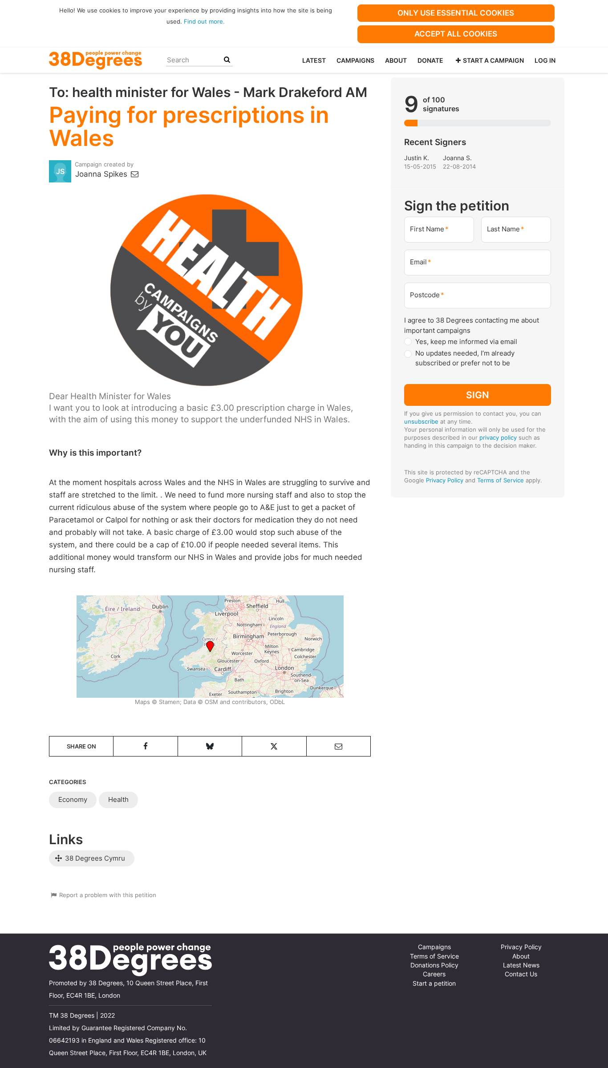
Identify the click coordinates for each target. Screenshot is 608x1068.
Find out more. (204, 21)
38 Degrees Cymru (94, 858)
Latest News (521, 965)
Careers (434, 974)
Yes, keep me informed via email (466, 341)
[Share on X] (274, 746)
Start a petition (434, 983)
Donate (430, 60)
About (396, 60)
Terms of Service (500, 480)
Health (118, 799)
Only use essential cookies (455, 12)
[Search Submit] (227, 60)
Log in (545, 60)
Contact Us (521, 974)
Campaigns (355, 60)
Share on (81, 746)
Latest (314, 60)
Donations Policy (434, 965)
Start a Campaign (493, 60)
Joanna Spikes (102, 174)
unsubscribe (421, 421)
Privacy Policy (444, 480)
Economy (72, 799)
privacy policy (498, 437)
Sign (477, 394)
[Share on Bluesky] (210, 746)
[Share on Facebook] (145, 746)
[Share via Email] (338, 746)
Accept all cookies (455, 33)
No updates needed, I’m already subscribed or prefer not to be (465, 358)
